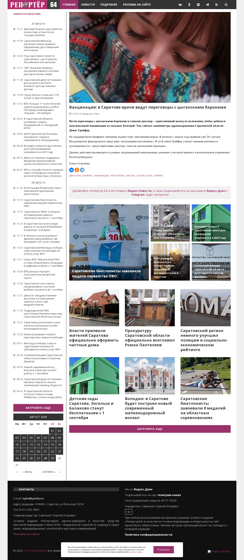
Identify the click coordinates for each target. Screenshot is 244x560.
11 (24, 444)
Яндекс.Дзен (215, 191)
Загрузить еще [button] (38, 408)
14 (45, 444)
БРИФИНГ (88, 175)
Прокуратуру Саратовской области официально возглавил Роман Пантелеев (150, 337)
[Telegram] (82, 170)
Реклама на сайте (137, 4)
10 (16, 444)
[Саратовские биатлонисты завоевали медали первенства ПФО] (109, 242)
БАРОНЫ (130, 175)
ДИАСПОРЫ (75, 175)
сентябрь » (49, 472)
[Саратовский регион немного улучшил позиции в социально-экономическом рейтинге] (205, 307)
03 (16, 437)
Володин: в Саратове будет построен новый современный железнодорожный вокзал (148, 408)
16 (59, 444)
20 (38, 451)
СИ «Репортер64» (34, 550)
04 (24, 437)
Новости (88, 4)
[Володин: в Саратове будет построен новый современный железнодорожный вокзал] (150, 375)
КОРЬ (149, 175)
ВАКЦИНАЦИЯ (101, 175)
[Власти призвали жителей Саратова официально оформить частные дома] (94, 307)
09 (59, 437)
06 (38, 437)
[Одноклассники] (77, 170)
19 (31, 451)
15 (52, 444)
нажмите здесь (136, 552)
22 (52, 451)
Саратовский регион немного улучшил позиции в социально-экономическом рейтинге (204, 340)
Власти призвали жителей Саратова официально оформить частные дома (94, 337)
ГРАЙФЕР (158, 175)
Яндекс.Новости (139, 191)
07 (45, 437)
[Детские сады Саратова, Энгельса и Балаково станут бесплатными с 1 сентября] (94, 375)
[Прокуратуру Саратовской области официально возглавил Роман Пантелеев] (150, 307)
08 (52, 437)
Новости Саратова (27, 14)
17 (16, 451)
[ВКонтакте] (71, 170)
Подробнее (108, 4)
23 (59, 451)
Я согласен (163, 549)
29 (52, 458)
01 (52, 431)
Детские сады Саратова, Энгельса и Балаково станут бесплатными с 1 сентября (91, 408)
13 (38, 444)
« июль (27, 472)
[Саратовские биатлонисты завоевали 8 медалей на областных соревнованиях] (205, 375)
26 (31, 458)
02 (59, 431)
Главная (69, 4)
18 (24, 451)
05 (31, 437)
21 (45, 451)
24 (16, 458)
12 (31, 444)
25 (24, 458)
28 (45, 458)
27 (38, 458)
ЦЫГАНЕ (140, 175)
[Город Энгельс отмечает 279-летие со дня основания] (170, 223)
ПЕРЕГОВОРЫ (117, 175)
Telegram (138, 194)
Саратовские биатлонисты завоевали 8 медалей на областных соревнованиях (203, 408)
